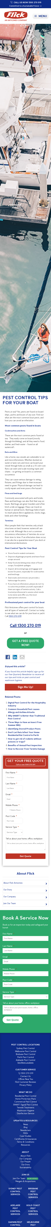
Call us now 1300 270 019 (25, 765)
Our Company (9, 896)
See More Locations (25, 1063)
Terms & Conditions (25, 1142)
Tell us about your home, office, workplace (24, 838)
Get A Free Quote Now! (25, 643)
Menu (43, 16)
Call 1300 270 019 (25, 625)
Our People (25, 1161)
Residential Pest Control (25, 1096)
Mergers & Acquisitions (25, 1181)
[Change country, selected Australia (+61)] (8, 810)
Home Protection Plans (25, 1099)
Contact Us (25, 1076)
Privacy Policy (25, 1085)
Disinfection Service (25, 1113)
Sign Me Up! (25, 687)
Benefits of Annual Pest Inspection (25, 745)
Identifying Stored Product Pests (24, 729)
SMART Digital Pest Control (25, 1104)
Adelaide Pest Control (25, 1060)
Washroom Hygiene (25, 1110)
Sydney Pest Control (25, 1048)
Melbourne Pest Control (25, 1051)
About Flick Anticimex (12, 883)
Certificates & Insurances (26, 1139)
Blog (25, 1127)
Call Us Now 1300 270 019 (27, 2)
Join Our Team (9, 903)
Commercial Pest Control (25, 1102)
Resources (25, 1145)
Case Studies (25, 1136)
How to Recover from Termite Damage (26, 749)
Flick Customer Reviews (25, 1082)
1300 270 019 (27, 1073)
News (25, 1124)
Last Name (10, 783)
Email (8, 794)
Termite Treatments (25, 1107)
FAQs (25, 1133)
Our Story (7, 889)
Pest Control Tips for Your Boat (25, 400)
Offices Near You (25, 1079)
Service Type (11, 827)
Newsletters (25, 1130)
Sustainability (25, 1167)
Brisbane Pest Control (25, 1054)
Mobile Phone (12, 805)
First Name (10, 772)
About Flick (25, 1156)
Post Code (10, 816)
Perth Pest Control (25, 1057)
